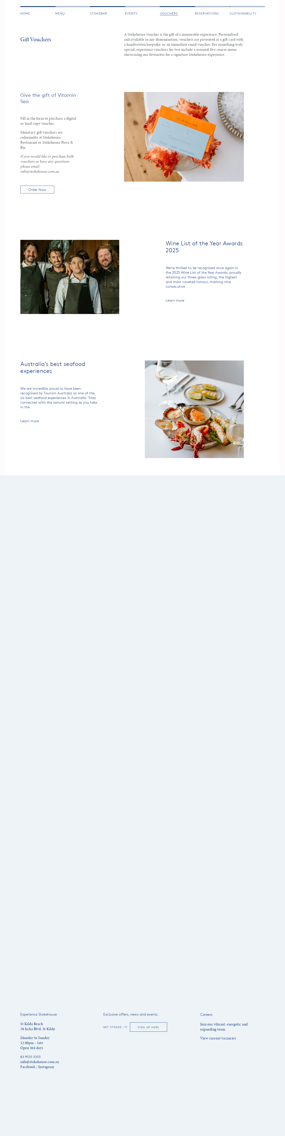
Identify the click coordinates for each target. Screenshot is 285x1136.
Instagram (46, 1066)
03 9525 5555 (30, 1056)
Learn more (175, 300)
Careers (206, 1014)
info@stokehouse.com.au (39, 171)
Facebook (27, 1066)
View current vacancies (218, 1038)
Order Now (37, 189)
